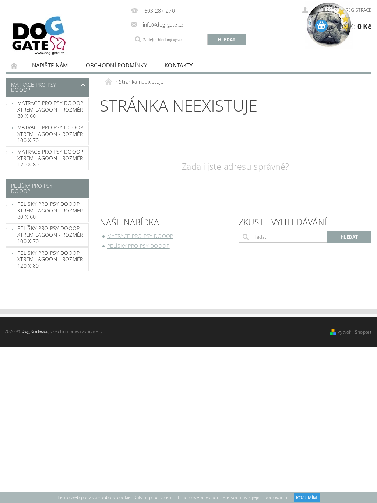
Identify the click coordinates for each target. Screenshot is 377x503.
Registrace (358, 10)
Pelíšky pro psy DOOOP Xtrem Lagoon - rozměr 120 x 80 (50, 259)
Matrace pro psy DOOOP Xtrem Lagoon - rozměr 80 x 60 (50, 109)
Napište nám (50, 65)
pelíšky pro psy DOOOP (32, 188)
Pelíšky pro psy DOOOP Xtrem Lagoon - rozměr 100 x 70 (50, 235)
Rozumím (306, 498)
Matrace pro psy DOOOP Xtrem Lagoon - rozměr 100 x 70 (50, 134)
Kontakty (179, 65)
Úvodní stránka (14, 65)
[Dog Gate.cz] (66, 35)
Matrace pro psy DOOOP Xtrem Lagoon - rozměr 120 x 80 (50, 158)
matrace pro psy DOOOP (33, 87)
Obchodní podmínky (116, 65)
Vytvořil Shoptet (354, 332)
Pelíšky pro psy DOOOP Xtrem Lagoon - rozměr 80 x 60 (50, 210)
